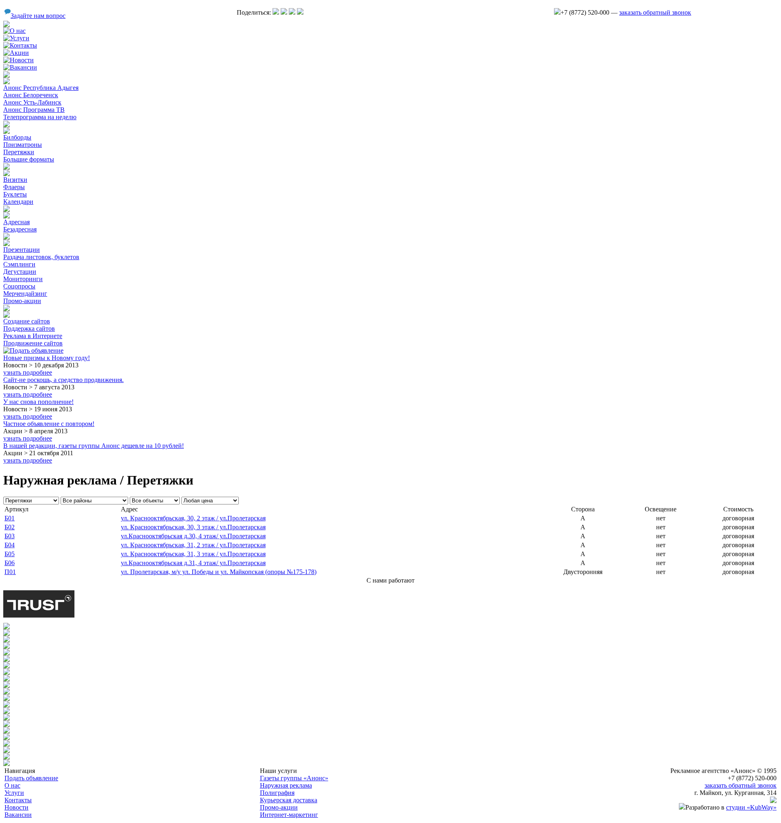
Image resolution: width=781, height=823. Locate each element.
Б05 (9, 553)
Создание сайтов (26, 321)
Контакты (18, 800)
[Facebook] (300, 12)
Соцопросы (19, 286)
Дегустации (19, 271)
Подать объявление (31, 778)
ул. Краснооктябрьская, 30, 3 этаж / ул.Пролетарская (193, 527)
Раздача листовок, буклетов (41, 256)
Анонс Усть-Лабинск (32, 102)
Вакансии (18, 814)
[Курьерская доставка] (6, 209)
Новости (16, 807)
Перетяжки (18, 151)
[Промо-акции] (6, 237)
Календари (18, 201)
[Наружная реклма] (6, 125)
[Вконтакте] (276, 12)
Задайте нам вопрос (38, 15)
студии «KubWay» (751, 807)
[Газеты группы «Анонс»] (6, 75)
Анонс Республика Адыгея (41, 87)
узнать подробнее (27, 372)
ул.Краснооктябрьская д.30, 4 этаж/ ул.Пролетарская (193, 536)
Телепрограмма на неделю (39, 117)
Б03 (9, 536)
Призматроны (22, 144)
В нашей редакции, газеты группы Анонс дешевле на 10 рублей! (93, 445)
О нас (12, 785)
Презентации (21, 249)
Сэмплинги (19, 264)
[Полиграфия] (6, 167)
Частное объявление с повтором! (48, 423)
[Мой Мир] (292, 12)
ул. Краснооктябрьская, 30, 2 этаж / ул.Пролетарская (193, 518)
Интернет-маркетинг (289, 814)
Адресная (16, 221)
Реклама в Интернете (32, 335)
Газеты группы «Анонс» (294, 778)
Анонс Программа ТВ (34, 109)
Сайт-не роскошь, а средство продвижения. (63, 379)
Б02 (9, 527)
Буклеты (15, 194)
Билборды (17, 137)
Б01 (9, 518)
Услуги (14, 792)
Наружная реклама (286, 785)
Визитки (15, 179)
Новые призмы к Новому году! (46, 357)
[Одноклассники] (284, 12)
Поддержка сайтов (29, 328)
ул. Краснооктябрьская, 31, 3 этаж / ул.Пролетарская (193, 553)
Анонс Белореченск (30, 95)
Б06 (9, 562)
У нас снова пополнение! (38, 401)
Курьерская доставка (288, 800)
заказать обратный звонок (655, 12)
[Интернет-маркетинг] (6, 309)
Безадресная (20, 229)
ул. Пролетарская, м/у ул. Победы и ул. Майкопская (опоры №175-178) (218, 571)
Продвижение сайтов (33, 343)
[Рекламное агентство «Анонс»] (773, 800)
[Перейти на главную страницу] (6, 25)
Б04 (9, 544)
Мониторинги (23, 278)
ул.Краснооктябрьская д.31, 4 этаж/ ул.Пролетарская (193, 562)
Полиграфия (277, 792)
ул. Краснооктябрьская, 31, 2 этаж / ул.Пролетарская (193, 544)
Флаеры (14, 186)
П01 (10, 571)
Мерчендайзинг (25, 293)
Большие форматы (28, 159)
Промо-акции (22, 300)
